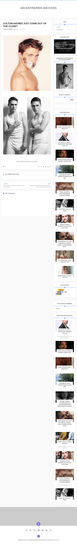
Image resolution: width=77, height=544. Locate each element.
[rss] (50, 530)
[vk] (46, 530)
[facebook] (26, 530)
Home (58, 27)
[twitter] (30, 530)
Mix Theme (56, 540)
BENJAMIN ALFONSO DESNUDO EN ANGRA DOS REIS (64, 176)
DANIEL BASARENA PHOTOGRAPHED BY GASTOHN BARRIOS (64, 193)
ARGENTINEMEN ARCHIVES (38, 8)
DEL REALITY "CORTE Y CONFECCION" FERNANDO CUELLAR (65, 144)
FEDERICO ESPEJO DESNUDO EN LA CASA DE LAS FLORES (64, 226)
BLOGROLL (60, 29)
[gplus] (34, 530)
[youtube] (38, 530)
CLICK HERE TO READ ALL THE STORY (27, 161)
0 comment (22, 29)
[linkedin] (42, 530)
